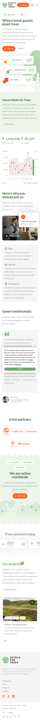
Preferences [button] (17, 364)
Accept (20, 369)
